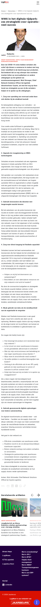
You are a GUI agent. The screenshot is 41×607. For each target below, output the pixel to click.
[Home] (5, 2)
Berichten (12, 11)
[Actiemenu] (37, 602)
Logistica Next (8, 564)
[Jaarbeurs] (20, 602)
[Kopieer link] (25, 486)
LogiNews (6, 555)
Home (3, 11)
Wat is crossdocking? (30, 552)
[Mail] (8, 486)
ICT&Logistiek (8, 560)
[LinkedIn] (12, 486)
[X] (17, 486)
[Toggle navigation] (38, 3)
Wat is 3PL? (26, 554)
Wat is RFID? (26, 557)
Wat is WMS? (27, 565)
